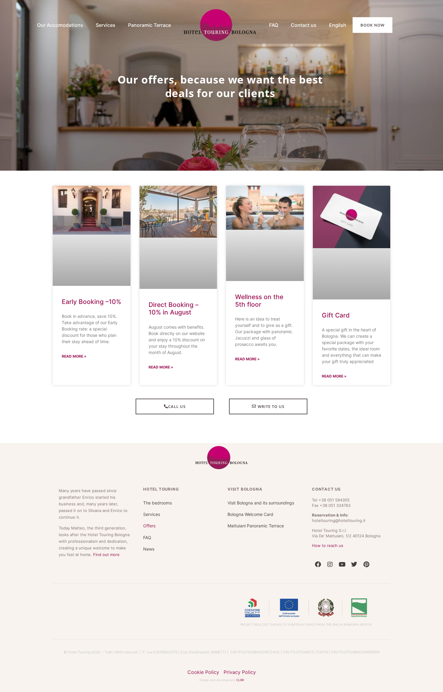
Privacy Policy (240, 667)
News (148, 544)
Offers (149, 520)
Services (105, 25)
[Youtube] (342, 560)
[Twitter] (354, 560)
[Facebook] (318, 560)
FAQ (273, 25)
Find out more (106, 549)
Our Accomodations (54, 25)
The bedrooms (157, 498)
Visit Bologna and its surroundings (261, 498)
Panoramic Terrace (149, 25)
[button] (221, 689)
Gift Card (336, 310)
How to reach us (327, 540)
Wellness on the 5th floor (259, 295)
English (337, 25)
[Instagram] (330, 560)
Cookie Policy (203, 667)
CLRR (240, 675)
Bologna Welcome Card (250, 509)
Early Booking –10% (91, 297)
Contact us (303, 25)
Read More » (74, 351)
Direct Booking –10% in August (174, 303)
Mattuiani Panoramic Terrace (256, 520)
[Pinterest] (366, 560)
